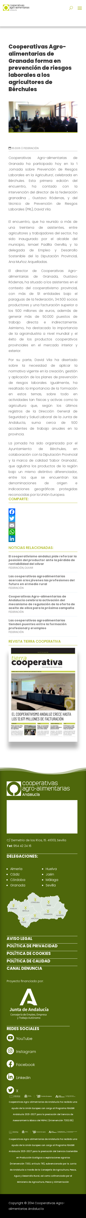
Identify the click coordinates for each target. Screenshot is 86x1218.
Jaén (50, 874)
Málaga (52, 879)
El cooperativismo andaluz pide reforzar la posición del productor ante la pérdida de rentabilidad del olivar (43, 560)
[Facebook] (43, 511)
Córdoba (17, 879)
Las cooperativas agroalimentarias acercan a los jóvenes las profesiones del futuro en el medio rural (42, 580)
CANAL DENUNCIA (24, 968)
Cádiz (15, 874)
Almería (16, 868)
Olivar (29, 568)
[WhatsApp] (43, 532)
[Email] (43, 525)
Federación (31, 148)
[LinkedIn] (43, 538)
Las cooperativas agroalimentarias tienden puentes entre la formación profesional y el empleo (38, 624)
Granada (17, 885)
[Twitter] (43, 518)
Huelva (51, 868)
